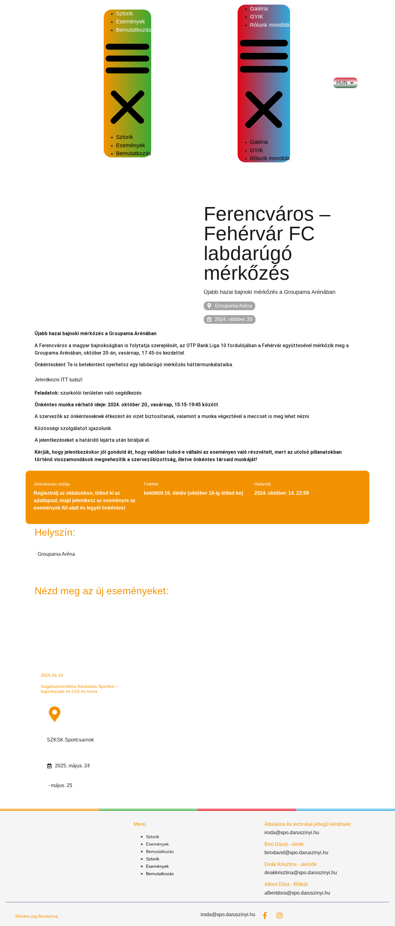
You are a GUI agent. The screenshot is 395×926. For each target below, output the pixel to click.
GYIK (256, 17)
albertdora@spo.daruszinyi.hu (297, 893)
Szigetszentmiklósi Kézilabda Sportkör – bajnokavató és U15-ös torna (79, 689)
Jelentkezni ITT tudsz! (58, 379)
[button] (127, 83)
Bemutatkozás (133, 30)
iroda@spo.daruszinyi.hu (291, 832)
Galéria (259, 9)
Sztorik (124, 13)
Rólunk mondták (270, 25)
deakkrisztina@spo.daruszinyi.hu (300, 872)
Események (130, 21)
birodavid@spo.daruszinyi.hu (296, 852)
